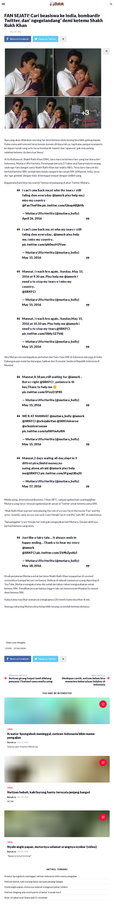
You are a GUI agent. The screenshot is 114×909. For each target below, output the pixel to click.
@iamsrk (58, 195)
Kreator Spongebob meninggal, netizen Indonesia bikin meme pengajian (40, 876)
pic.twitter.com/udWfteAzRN (43, 431)
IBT (83, 514)
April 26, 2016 (32, 218)
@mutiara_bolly (61, 416)
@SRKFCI (29, 291)
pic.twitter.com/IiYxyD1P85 (42, 392)
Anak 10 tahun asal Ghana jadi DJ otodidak (26, 897)
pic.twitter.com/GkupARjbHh (63, 205)
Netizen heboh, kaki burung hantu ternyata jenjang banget (33, 881)
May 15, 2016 (31, 257)
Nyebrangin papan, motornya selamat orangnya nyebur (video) (36, 886)
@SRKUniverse (67, 421)
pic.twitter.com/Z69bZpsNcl (56, 552)
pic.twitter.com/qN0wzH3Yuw (44, 244)
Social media (20, 648)
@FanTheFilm (32, 205)
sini (88, 599)
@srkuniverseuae (34, 426)
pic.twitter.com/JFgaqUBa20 (61, 473)
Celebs (8, 648)
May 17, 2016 (31, 486)
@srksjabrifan (46, 421)
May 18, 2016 (31, 565)
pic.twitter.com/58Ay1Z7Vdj (42, 333)
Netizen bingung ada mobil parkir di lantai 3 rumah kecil (32, 892)
